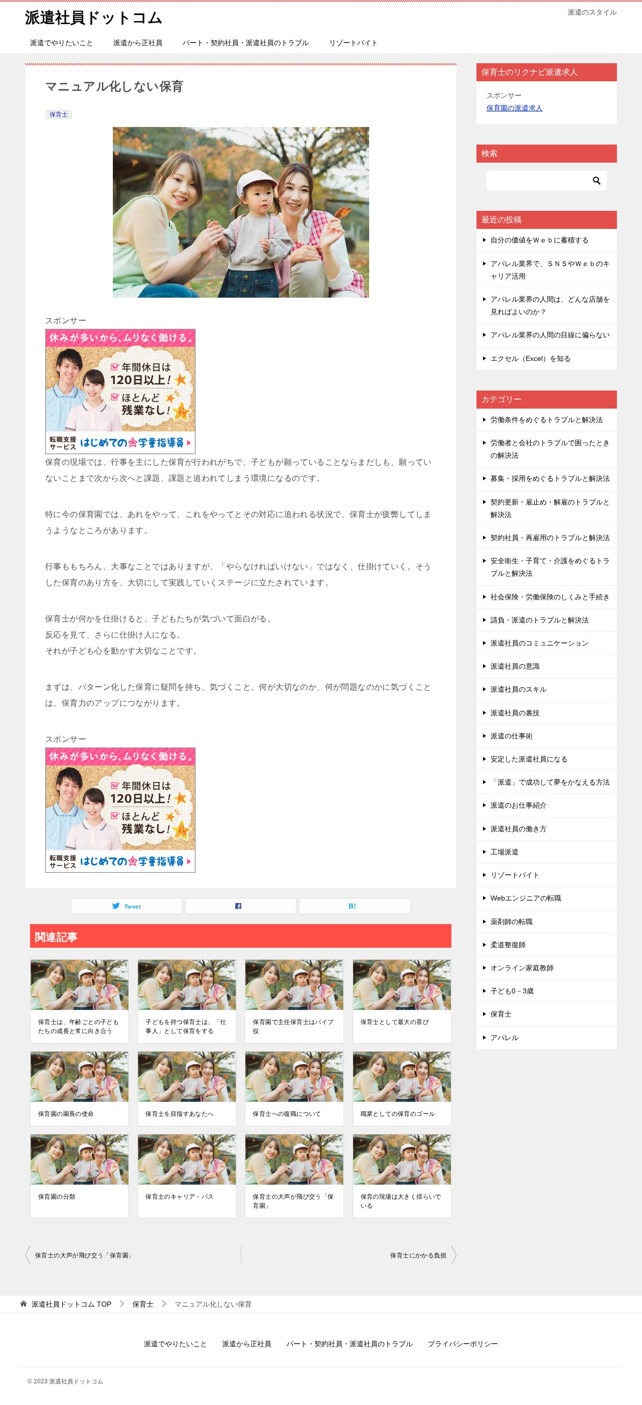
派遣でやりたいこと (61, 43)
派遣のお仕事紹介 (519, 805)
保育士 (59, 114)
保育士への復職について (287, 1113)
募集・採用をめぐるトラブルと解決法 (550, 478)
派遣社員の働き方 (519, 829)
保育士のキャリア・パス (179, 1196)
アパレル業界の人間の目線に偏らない (550, 335)
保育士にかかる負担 (418, 1255)
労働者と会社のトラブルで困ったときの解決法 (550, 449)
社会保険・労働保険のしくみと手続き (550, 597)
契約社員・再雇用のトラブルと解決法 (550, 538)
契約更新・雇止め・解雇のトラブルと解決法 (550, 508)
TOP (71, 1304)
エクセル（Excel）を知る (531, 358)
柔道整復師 (508, 945)
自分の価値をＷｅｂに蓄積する (540, 240)
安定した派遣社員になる (529, 759)
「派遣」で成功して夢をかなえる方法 (550, 782)
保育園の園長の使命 (66, 1113)
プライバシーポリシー (463, 1344)
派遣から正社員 (138, 43)
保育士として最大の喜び (395, 1022)
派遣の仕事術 (512, 736)
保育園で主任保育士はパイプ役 (293, 1026)
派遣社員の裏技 (515, 713)
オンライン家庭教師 (522, 968)
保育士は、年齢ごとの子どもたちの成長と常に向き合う (78, 1026)
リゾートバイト (353, 43)
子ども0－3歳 (512, 991)
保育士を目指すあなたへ (179, 1113)
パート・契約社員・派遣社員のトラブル (246, 43)
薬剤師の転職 (512, 922)
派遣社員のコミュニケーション (540, 643)
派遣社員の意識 (515, 666)
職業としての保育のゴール (398, 1113)
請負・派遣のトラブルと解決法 (540, 620)
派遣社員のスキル (519, 689)
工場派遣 (505, 852)
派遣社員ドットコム (94, 17)
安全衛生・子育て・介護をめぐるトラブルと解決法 (550, 567)
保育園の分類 (56, 1196)
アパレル (505, 1038)
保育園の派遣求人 (515, 108)
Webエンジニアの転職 (526, 898)
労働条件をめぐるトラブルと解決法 (547, 420)
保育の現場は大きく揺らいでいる (401, 1201)
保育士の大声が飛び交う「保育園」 (293, 1201)
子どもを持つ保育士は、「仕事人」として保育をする (185, 1026)
